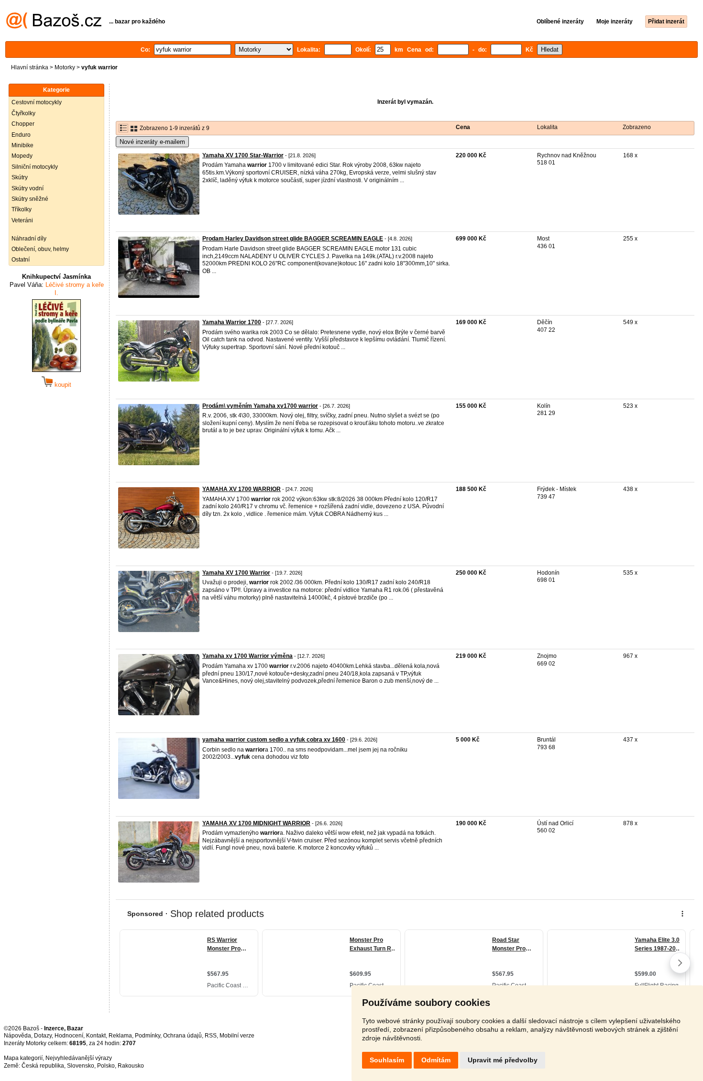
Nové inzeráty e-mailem (152, 141)
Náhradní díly (28, 238)
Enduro (21, 134)
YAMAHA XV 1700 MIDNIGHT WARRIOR (256, 823)
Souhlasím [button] (387, 1060)
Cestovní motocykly (36, 102)
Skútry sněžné (29, 199)
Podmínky (147, 1035)
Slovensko (80, 1065)
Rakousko (131, 1065)
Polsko (106, 1065)
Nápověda (17, 1035)
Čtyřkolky (23, 113)
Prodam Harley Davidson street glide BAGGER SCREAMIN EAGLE (292, 238)
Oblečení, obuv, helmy (40, 249)
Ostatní (20, 259)
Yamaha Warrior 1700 (231, 322)
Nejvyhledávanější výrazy (78, 1058)
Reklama (120, 1035)
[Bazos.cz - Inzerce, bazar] (53, 26)
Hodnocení (69, 1035)
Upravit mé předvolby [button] (503, 1060)
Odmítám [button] (435, 1060)
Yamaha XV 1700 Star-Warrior (243, 155)
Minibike (22, 145)
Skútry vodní (27, 188)
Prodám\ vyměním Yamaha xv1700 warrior (260, 406)
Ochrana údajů (182, 1035)
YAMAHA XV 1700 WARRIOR (241, 489)
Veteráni (22, 220)
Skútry (19, 177)
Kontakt (96, 1035)
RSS (211, 1035)
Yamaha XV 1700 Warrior (236, 572)
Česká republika (43, 1065)
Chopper (22, 123)
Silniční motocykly (34, 167)
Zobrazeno (637, 127)
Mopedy (22, 156)
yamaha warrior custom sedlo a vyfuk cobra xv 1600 (273, 739)
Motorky (65, 67)
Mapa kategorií (23, 1058)
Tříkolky (21, 209)
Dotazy (43, 1035)
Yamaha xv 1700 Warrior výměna (247, 656)
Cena (463, 127)
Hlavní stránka (29, 67)
